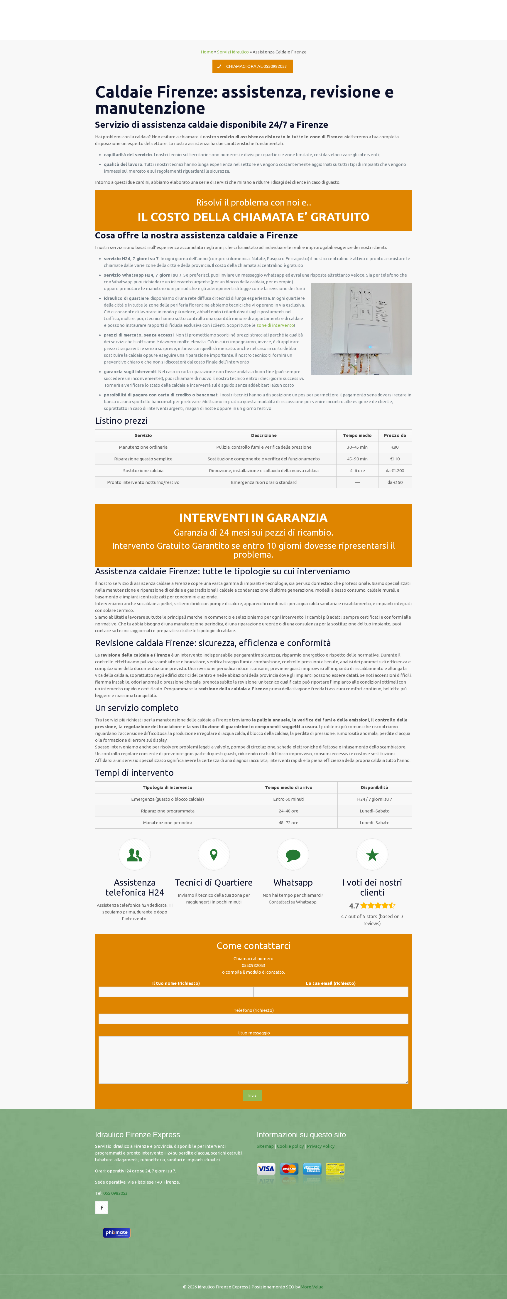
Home (207, 51)
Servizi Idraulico (233, 51)
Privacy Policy (320, 1146)
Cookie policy (290, 1146)
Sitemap (265, 1146)
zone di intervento (275, 325)
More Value (312, 1286)
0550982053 (253, 965)
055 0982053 (115, 1193)
